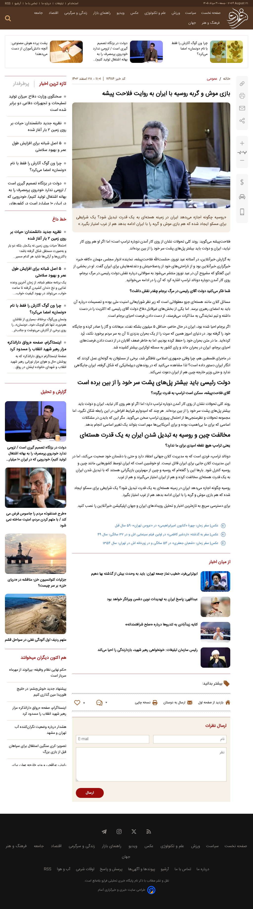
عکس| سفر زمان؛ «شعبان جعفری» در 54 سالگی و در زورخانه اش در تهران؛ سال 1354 (160, 543)
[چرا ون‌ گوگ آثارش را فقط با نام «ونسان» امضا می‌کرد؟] (226, 52)
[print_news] (242, 96)
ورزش (176, 13)
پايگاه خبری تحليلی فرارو (117, 881)
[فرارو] (237, 18)
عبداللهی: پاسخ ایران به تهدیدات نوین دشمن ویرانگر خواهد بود (152, 599)
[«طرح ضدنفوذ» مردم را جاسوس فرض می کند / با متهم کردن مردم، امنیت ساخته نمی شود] (35, 487)
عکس (135, 13)
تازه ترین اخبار (52, 84)
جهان (192, 23)
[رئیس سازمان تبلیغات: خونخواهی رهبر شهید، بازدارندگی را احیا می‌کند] (215, 657)
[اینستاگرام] (119, 832)
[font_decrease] (242, 160)
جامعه (39, 13)
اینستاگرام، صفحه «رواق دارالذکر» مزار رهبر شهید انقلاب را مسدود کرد (36, 346)
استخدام (73, 3)
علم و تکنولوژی (156, 13)
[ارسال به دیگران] (242, 108)
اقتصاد (54, 13)
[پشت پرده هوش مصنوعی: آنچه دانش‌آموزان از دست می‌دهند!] (66, 52)
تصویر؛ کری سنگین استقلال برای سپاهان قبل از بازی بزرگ (37, 749)
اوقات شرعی (85, 869)
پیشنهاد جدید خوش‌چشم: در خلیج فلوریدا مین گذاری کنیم (41, 692)
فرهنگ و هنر (211, 23)
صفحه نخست (211, 13)
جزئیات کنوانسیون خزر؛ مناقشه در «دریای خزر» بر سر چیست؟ (37, 583)
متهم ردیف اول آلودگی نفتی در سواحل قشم (35, 640)
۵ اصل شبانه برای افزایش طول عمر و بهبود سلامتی (39, 146)
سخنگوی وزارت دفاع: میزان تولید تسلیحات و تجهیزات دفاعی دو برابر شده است (37, 103)
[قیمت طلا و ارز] (242, 183)
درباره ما (46, 3)
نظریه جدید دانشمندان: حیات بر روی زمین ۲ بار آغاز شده (38, 126)
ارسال (90, 793)
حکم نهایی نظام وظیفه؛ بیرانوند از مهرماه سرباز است (37, 673)
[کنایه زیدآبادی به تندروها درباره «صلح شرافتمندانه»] (215, 632)
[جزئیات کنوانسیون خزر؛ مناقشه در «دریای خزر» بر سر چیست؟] (35, 554)
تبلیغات (59, 3)
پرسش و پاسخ (111, 869)
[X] (134, 832)
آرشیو (18, 3)
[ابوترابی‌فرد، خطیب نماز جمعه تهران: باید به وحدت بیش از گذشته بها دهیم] (215, 581)
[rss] (149, 832)
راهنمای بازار (102, 13)
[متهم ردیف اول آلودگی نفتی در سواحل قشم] (35, 614)
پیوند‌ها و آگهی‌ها (141, 869)
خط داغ (59, 220)
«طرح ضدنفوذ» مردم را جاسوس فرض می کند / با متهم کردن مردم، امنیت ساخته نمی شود (36, 520)
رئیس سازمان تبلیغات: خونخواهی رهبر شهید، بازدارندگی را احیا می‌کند (148, 650)
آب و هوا (63, 869)
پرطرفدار (21, 84)
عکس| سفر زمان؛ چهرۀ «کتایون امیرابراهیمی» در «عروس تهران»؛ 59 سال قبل (166, 525)
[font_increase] (242, 143)
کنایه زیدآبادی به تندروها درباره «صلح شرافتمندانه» (161, 624)
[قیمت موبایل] (242, 213)
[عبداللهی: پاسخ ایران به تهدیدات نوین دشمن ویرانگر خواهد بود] (215, 607)
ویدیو (121, 13)
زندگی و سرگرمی (76, 13)
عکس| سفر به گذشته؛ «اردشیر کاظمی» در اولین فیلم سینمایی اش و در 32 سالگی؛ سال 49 (158, 534)
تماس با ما (31, 3)
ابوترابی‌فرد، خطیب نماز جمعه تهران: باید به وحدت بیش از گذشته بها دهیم (144, 574)
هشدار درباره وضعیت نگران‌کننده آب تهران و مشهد (40, 730)
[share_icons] (242, 120)
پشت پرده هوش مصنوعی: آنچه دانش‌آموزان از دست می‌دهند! (29, 49)
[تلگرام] (104, 832)
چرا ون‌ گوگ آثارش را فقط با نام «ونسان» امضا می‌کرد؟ (189, 49)
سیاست (190, 13)
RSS (7, 3)
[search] (8, 18)
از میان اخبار (219, 562)
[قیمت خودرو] (242, 198)
